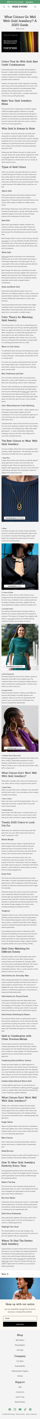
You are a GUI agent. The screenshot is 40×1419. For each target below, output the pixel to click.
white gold (25, 391)
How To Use (20, 1397)
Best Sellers (20, 1340)
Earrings (20, 1350)
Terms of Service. (31, 1414)
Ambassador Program (20, 1371)
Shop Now (29, 2)
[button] (4, 6)
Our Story (20, 1361)
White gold (5, 256)
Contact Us (20, 1392)
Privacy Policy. (20, 1414)
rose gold (6, 157)
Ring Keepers (20, 1345)
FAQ (20, 1387)
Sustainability (20, 1366)
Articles (20, 1376)
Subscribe (20, 1324)
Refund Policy (20, 1402)
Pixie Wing (11, 1414)
